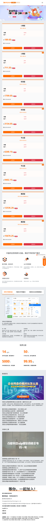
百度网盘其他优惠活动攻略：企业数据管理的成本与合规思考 (18, 479)
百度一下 (9, 517)
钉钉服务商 (13, 517)
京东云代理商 (11, 520)
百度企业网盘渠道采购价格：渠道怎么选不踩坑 (14, 420)
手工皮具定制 (36, 518)
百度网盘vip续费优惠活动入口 (10, 468)
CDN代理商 (40, 517)
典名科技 (36, 517)
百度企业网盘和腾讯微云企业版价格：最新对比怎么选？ (17, 402)
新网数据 (19, 518)
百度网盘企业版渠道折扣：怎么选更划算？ (13, 419)
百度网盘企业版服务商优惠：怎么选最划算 (13, 422)
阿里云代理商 (31, 517)
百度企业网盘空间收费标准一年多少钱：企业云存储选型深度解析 (19, 466)
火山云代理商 (24, 520)
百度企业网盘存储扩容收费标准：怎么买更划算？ (15, 413)
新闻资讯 (5, 374)
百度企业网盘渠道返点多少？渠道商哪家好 (13, 417)
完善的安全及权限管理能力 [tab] (35, 292)
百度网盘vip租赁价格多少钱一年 (10, 459)
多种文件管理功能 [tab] (8, 292)
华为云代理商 (24, 517)
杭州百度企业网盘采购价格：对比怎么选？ (13, 415)
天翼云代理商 (24, 518)
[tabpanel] (23, 316)
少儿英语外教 (5, 520)
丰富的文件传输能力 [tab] (21, 292)
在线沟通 (4, 513)
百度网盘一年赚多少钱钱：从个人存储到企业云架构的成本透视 (19, 477)
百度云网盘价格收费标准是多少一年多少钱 (13, 481)
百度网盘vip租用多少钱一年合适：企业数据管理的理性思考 (18, 475)
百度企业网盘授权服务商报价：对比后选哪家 (14, 424)
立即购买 (13, 48)
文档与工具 (5, 429)
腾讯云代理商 (17, 520)
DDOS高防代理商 (13, 518)
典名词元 (29, 520)
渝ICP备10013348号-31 (36, 503)
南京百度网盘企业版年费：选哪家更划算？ (13, 411)
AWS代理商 (30, 518)
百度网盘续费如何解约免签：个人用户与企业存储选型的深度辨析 (19, 470)
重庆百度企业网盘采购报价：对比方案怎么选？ (14, 409)
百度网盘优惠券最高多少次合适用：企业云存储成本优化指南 (18, 473)
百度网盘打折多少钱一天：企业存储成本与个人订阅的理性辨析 (19, 472)
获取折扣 (33, 48)
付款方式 (4, 510)
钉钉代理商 (18, 517)
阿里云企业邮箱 (5, 518)
